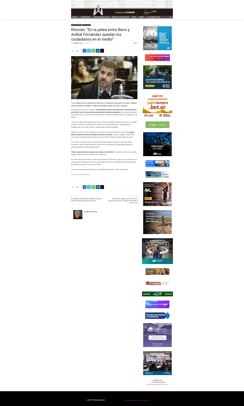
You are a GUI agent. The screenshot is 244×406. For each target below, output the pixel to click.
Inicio (72, 22)
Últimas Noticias (86, 25)
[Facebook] (84, 51)
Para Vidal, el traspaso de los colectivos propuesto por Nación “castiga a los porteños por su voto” (122, 201)
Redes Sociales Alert (81, 22)
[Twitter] (89, 51)
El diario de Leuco (78, 43)
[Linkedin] (98, 51)
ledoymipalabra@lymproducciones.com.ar (137, 400)
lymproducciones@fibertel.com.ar (157, 384)
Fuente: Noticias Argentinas (80, 174)
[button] (170, 17)
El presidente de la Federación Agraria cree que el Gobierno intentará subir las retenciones (86, 200)
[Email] (102, 51)
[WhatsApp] (93, 51)
